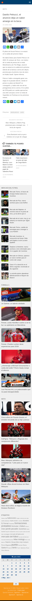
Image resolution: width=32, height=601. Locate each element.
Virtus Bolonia (5, 550)
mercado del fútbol (9, 536)
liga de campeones (10, 531)
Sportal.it (17, 592)
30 (16, 575)
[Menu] (30, 2)
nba (26, 539)
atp (6, 518)
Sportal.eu (25, 592)
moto (5, 9)
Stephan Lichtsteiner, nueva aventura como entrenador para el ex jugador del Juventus (20, 249)
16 (16, 569)
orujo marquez (24, 542)
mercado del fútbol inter (24, 536)
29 (12, 575)
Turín (18, 548)
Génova (27, 526)
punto (22, 112)
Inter (3, 529)
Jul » (8, 578)
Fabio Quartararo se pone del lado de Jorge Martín (21, 160)
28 (7, 575)
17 (20, 569)
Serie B (10, 548)
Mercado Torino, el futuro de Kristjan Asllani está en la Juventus (19, 194)
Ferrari (6, 523)
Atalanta (3, 518)
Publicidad (21, 590)
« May (3, 578)
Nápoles (8, 542)
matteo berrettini (26, 531)
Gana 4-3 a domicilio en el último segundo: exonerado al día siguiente (19, 267)
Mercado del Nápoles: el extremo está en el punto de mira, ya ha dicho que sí (19, 212)
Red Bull (20, 545)
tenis (14, 547)
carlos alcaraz (5, 520)
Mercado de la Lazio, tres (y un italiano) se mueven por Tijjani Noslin (20, 220)
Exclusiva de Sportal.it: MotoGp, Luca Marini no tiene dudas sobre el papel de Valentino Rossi (8, 164)
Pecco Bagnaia (6, 545)
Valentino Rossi (25, 548)
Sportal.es (19, 595)
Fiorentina (11, 523)
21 (7, 572)
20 (3, 572)
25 (24, 572)
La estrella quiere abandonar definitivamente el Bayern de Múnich (19, 275)
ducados (26, 521)
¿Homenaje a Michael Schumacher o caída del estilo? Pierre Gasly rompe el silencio (15, 368)
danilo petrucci (15, 112)
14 (7, 569)
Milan (16, 539)
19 (28, 569)
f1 (2, 523)
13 (3, 569)
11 (24, 566)
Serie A (4, 548)
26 (28, 572)
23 (16, 572)
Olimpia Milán (15, 542)
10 (20, 566)
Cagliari (18, 518)
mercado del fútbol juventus (7, 539)
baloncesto (11, 518)
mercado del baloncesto (17, 534)
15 (12, 569)
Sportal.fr (12, 595)
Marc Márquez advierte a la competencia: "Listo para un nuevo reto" (14, 462)
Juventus (22, 529)
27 (3, 575)
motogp (21, 539)
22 (12, 572)
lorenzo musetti (19, 531)
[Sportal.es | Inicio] (3, 2)
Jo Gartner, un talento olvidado (13, 303)
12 (28, 566)
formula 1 (16, 526)
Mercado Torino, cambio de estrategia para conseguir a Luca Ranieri (19, 229)
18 (24, 569)
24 (20, 572)
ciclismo (20, 520)
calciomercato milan (24, 518)
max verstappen (5, 534)
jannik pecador (12, 529)
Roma (24, 545)
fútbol (22, 526)
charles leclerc (14, 520)
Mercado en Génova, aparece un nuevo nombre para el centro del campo (19, 258)
